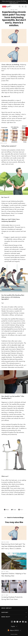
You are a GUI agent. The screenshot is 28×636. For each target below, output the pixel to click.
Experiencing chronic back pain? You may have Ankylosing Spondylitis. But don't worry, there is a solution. (13, 546)
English (13, 626)
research (20, 84)
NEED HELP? (5, 617)
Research (19, 349)
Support (4, 612)
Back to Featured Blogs (15, 517)
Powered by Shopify (14, 634)
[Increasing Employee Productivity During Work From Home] (14, 586)
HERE (7, 488)
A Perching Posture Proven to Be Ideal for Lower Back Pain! (12, 493)
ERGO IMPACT (6, 608)
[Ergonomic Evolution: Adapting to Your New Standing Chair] (14, 561)
